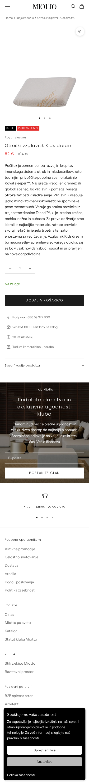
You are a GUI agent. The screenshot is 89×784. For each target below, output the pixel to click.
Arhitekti (12, 704)
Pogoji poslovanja (19, 582)
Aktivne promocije (20, 549)
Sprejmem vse (45, 750)
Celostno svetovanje (21, 557)
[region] (44, 501)
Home (9, 18)
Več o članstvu (48, 441)
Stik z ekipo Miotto (20, 663)
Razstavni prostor (19, 671)
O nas (9, 614)
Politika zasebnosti (21, 775)
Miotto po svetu (18, 622)
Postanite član (44, 472)
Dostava (11, 565)
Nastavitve (44, 761)
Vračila (10, 573)
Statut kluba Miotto (21, 639)
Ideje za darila (25, 18)
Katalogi (12, 631)
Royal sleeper (15, 137)
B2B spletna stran (19, 695)
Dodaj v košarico (44, 300)
